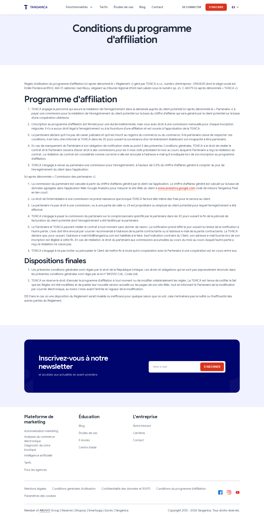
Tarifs (27, 463)
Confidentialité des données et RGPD (125, 489)
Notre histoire (142, 426)
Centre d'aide (87, 447)
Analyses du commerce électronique (39, 439)
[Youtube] (237, 492)
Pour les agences (35, 470)
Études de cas (88, 433)
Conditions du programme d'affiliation (181, 489)
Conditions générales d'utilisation (74, 489)
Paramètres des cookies (40, 496)
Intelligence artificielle (38, 455)
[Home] (36, 7)
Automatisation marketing (41, 431)
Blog (82, 426)
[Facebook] (220, 492)
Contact (138, 440)
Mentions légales (35, 489)
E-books (84, 440)
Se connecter (191, 7)
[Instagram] (229, 492)
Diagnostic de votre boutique (37, 448)
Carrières (139, 433)
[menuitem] (79, 7)
